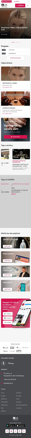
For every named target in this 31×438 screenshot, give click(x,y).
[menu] (28, 5)
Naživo (21, 5)
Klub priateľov (4, 402)
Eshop (17, 399)
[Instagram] (7, 431)
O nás (2, 392)
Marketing (18, 392)
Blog (2, 408)
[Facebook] (11, 431)
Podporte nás (7, 1)
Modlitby (3, 411)
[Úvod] (4, 5)
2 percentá (18, 408)
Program (3, 396)
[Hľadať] (28, 1)
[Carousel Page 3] (14, 42)
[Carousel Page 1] (11, 42)
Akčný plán (19, 402)
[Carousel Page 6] (19, 42)
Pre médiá (18, 396)
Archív (17, 1)
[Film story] (11, 364)
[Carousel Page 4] (16, 42)
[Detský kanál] (24, 431)
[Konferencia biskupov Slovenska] (3, 363)
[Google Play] (10, 425)
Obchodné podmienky (21, 405)
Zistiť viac (7, 246)
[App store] (20, 425)
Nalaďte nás (4, 399)
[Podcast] (19, 431)
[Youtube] (15, 431)
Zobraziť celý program (15, 58)
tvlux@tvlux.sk (8, 383)
